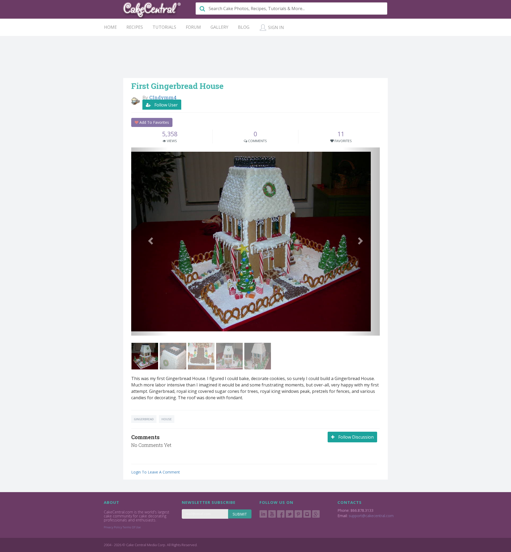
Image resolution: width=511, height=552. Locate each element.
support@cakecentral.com (371, 515)
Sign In (275, 27)
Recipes (134, 27)
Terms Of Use (132, 527)
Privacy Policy (113, 527)
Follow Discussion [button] (355, 437)
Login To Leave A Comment (155, 472)
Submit (240, 514)
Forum (193, 27)
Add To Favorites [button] (153, 122)
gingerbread (144, 419)
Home (110, 27)
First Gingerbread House (177, 86)
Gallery (219, 27)
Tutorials (164, 27)
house (167, 419)
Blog (243, 27)
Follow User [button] (165, 105)
